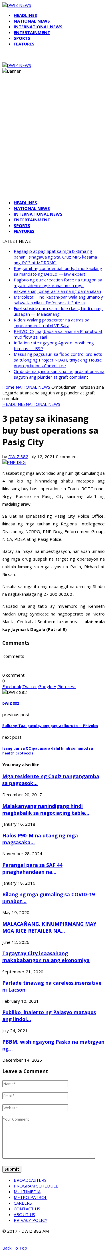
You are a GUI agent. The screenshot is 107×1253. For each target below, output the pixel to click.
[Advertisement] (53, 141)
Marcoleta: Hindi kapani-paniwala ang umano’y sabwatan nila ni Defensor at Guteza (58, 299)
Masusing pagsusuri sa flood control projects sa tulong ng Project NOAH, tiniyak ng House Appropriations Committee (58, 359)
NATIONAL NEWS (32, 21)
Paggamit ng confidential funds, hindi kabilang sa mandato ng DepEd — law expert (58, 271)
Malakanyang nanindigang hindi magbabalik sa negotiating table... (45, 809)
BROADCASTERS (30, 1180)
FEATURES (24, 44)
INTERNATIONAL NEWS (38, 26)
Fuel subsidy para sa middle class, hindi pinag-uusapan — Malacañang (58, 311)
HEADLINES (25, 15)
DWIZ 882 (18, 456)
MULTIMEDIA (27, 1191)
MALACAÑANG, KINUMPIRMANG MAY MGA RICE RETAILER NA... (49, 927)
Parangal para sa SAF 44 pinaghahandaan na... (32, 868)
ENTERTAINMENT (32, 32)
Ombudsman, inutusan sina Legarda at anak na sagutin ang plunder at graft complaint (59, 374)
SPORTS (22, 38)
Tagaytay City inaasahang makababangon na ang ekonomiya (46, 957)
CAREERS (23, 1203)
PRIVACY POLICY (30, 1220)
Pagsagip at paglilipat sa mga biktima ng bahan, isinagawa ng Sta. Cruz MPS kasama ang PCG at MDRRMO (55, 256)
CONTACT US (27, 1209)
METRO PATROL (30, 1197)
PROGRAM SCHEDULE (36, 1186)
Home (8, 387)
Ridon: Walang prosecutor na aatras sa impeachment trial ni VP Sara (51, 322)
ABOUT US (24, 1214)
